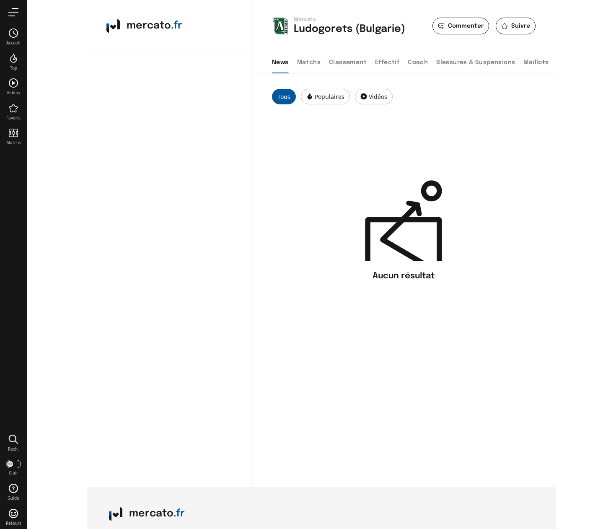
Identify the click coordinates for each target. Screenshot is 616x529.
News (280, 62)
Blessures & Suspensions (475, 62)
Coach (418, 62)
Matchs (309, 62)
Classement (348, 62)
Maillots (536, 62)
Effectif (387, 62)
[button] (13, 442)
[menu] (13, 12)
